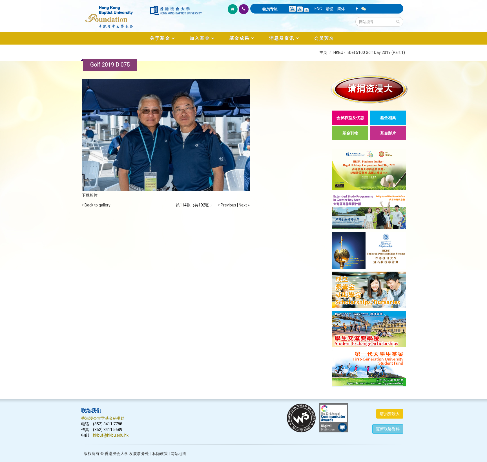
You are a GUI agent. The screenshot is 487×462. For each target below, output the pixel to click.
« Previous (227, 205)
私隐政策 (160, 453)
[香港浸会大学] (176, 10)
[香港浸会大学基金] (115, 14)
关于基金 (160, 38)
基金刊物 (350, 133)
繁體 (329, 8)
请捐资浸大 (390, 414)
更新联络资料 (388, 429)
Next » (244, 205)
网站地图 (178, 453)
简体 (341, 8)
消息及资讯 (282, 38)
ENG (318, 8)
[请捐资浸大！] (369, 89)
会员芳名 (324, 38)
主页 (323, 52)
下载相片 (90, 195)
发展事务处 (139, 453)
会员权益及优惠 (350, 117)
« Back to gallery (96, 205)
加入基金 (200, 38)
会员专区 (270, 8)
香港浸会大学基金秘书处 (103, 418)
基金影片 (388, 133)
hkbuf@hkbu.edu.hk (111, 435)
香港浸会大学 (116, 453)
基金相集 (388, 117)
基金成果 (239, 38)
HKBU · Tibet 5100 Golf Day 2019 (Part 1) (369, 52)
